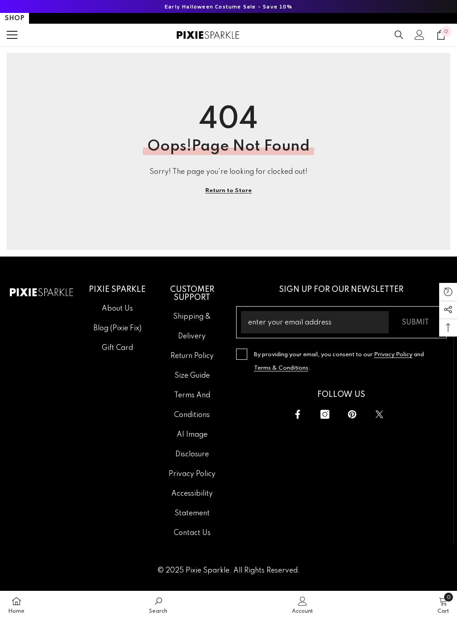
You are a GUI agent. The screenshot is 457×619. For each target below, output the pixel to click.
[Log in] (419, 35)
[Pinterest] (352, 414)
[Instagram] (325, 414)
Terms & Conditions (281, 368)
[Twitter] (379, 414)
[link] (158, 605)
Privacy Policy (393, 355)
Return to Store (228, 191)
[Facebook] (297, 414)
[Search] (399, 34)
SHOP (14, 18)
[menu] (12, 34)
